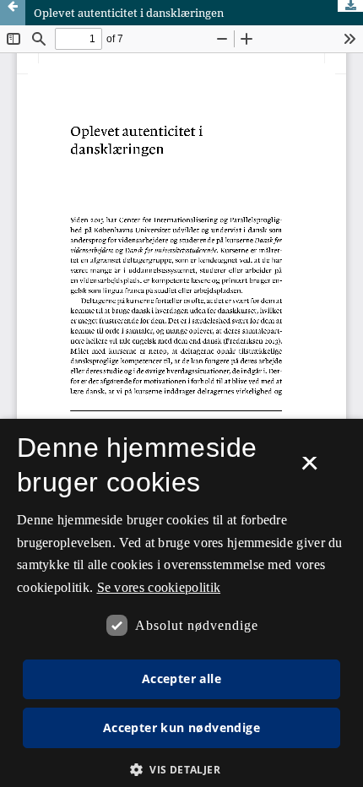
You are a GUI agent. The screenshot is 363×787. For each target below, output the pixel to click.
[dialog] (181, 603)
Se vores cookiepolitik (159, 587)
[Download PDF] (350, 6)
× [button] (309, 468)
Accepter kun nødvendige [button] (181, 727)
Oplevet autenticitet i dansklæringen (129, 12)
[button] (181, 769)
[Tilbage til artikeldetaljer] (12, 12)
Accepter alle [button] (181, 678)
